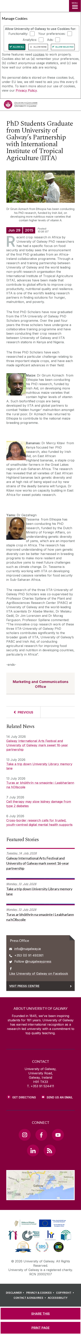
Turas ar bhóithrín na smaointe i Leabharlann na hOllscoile (40, 785)
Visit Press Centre (24, 986)
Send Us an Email (60, 1097)
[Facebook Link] (41, 1135)
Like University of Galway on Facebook (38, 974)
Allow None (40, 47)
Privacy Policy (26, 90)
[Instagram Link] (24, 1135)
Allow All (18, 47)
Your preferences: (51, 34)
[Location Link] (40, 1197)
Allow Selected (64, 47)
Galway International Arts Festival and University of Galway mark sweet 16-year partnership (37, 745)
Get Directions (24, 1097)
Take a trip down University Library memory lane (39, 766)
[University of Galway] (20, 105)
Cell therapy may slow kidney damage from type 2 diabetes (38, 804)
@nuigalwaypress (38, 961)
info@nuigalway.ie (27, 949)
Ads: (50, 40)
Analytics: (30, 40)
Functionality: (18, 34)
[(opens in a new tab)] (40, 1227)
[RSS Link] (49, 1150)
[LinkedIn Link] (33, 1150)
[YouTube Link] (58, 1135)
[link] (39, 1223)
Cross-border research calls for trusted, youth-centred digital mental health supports (39, 822)
